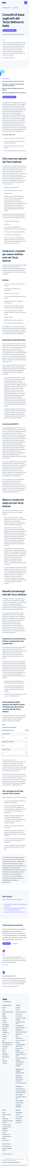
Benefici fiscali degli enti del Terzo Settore (14, 92)
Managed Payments (7, 1042)
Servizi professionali (21, 1058)
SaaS (17, 1036)
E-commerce (19, 1016)
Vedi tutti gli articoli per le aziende (11, 899)
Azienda (14, 8)
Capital (4, 1016)
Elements (4, 1028)
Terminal (4, 1061)
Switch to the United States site (11, 1162)
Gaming (18, 1042)
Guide (3, 1112)
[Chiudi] (26, 1159)
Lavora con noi (19, 1116)
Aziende (18, 1007)
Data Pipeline (5, 1026)
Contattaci (15, 943)
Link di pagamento (7, 1044)
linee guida (23, 553)
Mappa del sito (6, 1134)
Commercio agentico (21, 1012)
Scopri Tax (5, 965)
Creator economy (20, 1040)
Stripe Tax (14, 779)
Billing (3, 1014)
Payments (5, 1046)
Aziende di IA (19, 1038)
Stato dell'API (19, 1094)
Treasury (4, 1063)
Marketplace (19, 1030)
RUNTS (18, 270)
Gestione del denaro (21, 1032)
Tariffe (4, 1007)
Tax (3, 1059)
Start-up (18, 1009)
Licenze (4, 1132)
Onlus (18, 622)
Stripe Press (19, 1120)
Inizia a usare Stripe (9, 30)
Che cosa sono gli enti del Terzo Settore (13, 81)
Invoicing (4, 1036)
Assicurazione (19, 1048)
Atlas (3, 1009)
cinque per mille (6, 111)
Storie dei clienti (6, 1114)
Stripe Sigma (5, 1057)
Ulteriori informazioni (8, 57)
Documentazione (20, 1089)
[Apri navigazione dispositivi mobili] (25, 2)
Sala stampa (19, 1118)
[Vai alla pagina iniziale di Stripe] (4, 999)
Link (3, 1040)
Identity (4, 1034)
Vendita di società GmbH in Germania (14, 912)
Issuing (4, 1038)
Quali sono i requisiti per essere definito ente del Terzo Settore (13, 84)
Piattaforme (19, 1034)
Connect (4, 1022)
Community (5, 1118)
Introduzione (6, 78)
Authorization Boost (7, 1012)
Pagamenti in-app (20, 1028)
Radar (3, 1051)
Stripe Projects (19, 1102)
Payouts (4, 1049)
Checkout (4, 1018)
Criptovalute (5, 1024)
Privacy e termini (6, 1124)
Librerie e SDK (19, 1100)
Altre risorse (6, 8)
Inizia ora (6, 943)
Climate (4, 1020)
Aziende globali (20, 1025)
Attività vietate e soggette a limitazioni (6, 1128)
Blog (3, 1116)
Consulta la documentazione (10, 986)
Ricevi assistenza (6, 1146)
